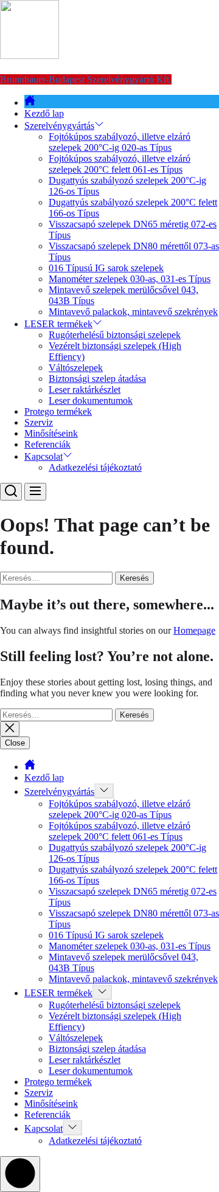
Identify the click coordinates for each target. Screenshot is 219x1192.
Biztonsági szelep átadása (97, 378)
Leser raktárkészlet (84, 389)
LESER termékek (58, 324)
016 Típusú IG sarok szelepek (106, 268)
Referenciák (47, 444)
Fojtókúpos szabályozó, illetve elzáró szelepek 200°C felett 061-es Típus (119, 164)
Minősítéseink (51, 433)
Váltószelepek (76, 367)
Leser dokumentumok (91, 400)
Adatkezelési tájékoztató (95, 467)
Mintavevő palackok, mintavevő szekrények (133, 312)
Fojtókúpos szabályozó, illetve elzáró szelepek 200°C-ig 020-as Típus (119, 142)
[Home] (29, 102)
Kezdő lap (44, 113)
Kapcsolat (43, 456)
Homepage (194, 630)
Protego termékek (58, 411)
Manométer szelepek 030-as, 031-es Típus (129, 279)
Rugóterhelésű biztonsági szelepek (115, 335)
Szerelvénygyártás (59, 125)
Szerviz (38, 422)
